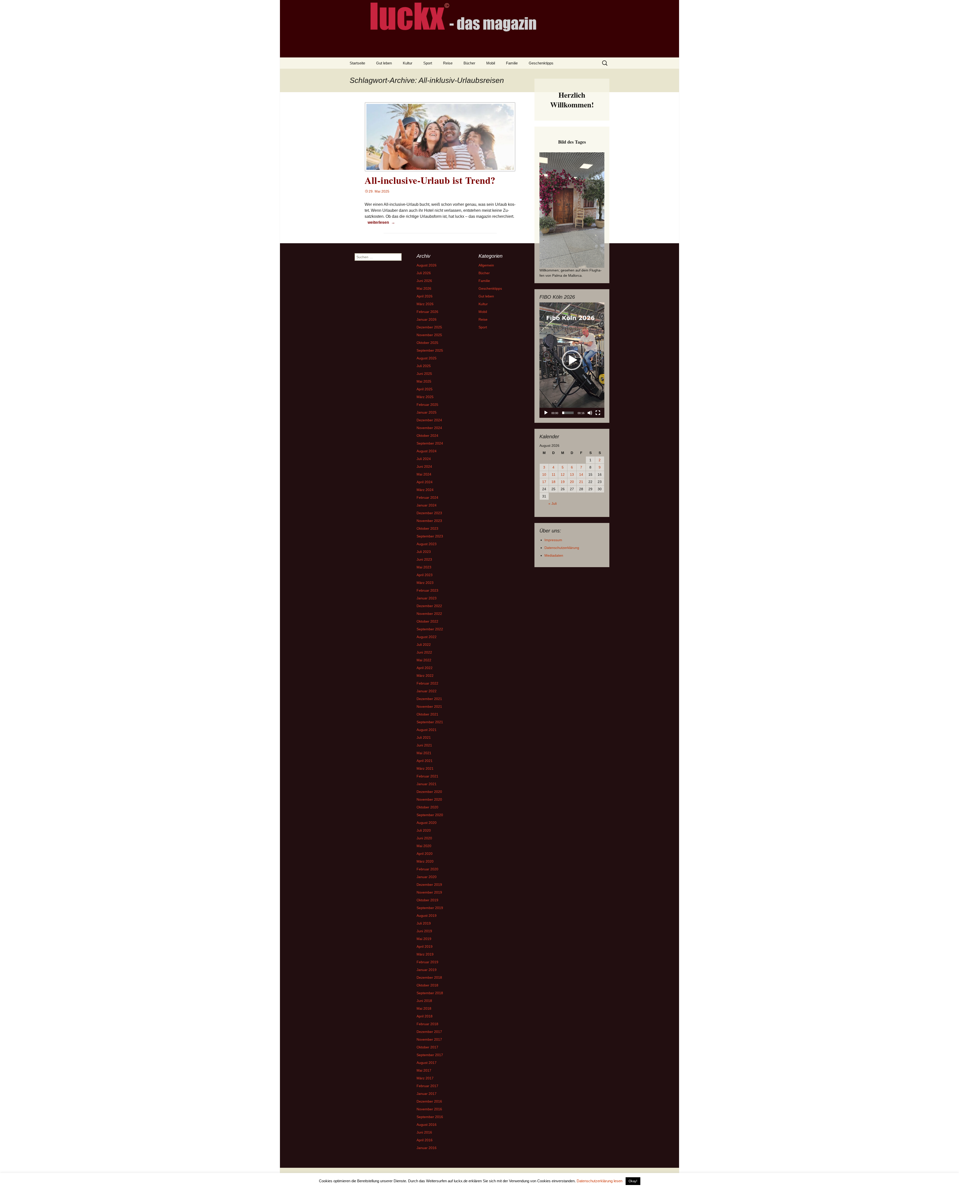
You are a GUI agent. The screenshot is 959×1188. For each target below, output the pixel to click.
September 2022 (430, 629)
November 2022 (429, 614)
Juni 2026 (424, 281)
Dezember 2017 (429, 1032)
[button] (572, 360)
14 (581, 474)
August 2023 (427, 544)
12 (563, 474)
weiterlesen (382, 222)
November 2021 (429, 707)
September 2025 (430, 350)
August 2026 (427, 265)
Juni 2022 (424, 652)
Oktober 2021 (427, 714)
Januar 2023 (427, 598)
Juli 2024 (424, 459)
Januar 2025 (427, 412)
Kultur (407, 63)
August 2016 (427, 1125)
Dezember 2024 (429, 420)
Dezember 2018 (429, 977)
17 (544, 482)
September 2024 (430, 443)
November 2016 (429, 1109)
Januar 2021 (427, 784)
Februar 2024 (427, 497)
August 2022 (427, 637)
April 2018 (425, 1016)
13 (572, 474)
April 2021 (425, 761)
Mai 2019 (424, 939)
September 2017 (430, 1055)
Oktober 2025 (427, 343)
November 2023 (429, 521)
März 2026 (425, 304)
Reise (448, 63)
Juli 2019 (424, 923)
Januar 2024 (427, 505)
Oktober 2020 (427, 807)
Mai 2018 (424, 1008)
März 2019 (425, 954)
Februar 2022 (427, 683)
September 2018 (430, 993)
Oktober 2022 (427, 621)
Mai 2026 (424, 288)
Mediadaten (553, 555)
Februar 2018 (427, 1024)
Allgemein (486, 265)
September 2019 (430, 908)
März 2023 (425, 583)
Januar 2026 (427, 319)
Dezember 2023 (429, 513)
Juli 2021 (424, 737)
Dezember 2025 (429, 327)
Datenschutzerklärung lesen (599, 1181)
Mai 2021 (424, 753)
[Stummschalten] (589, 412)
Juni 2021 (424, 745)
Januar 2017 (427, 1094)
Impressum (553, 540)
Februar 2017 (427, 1086)
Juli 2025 (424, 366)
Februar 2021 (427, 776)
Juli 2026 (424, 273)
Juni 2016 (424, 1132)
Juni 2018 (424, 1001)
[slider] (568, 413)
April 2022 (425, 668)
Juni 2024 (424, 467)
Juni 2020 (424, 838)
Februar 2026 (427, 312)
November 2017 (429, 1039)
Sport (427, 63)
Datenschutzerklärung (561, 548)
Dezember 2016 (429, 1101)
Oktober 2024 (427, 436)
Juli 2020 (424, 830)
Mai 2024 (424, 474)
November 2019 (429, 892)
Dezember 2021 (429, 699)
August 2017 (427, 1063)
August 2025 (427, 358)
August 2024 (427, 451)
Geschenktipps (541, 63)
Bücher (469, 63)
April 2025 (425, 389)
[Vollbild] (597, 412)
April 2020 (425, 854)
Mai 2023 (424, 567)
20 (572, 482)
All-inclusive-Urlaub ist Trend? (430, 180)
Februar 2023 (427, 590)
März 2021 (425, 768)
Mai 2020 (424, 846)
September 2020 (430, 815)
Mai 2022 (424, 660)
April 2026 (425, 296)
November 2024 (429, 428)
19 (563, 482)
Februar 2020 (427, 869)
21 (581, 482)
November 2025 (429, 335)
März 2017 (425, 1078)
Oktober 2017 (427, 1047)
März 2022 (425, 676)
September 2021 (430, 722)
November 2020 (429, 799)
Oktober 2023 (427, 528)
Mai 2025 (424, 381)
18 (553, 482)
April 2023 (425, 575)
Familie (512, 63)
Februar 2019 (427, 962)
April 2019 (425, 947)
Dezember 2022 (429, 606)
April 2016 (425, 1140)
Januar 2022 (427, 691)
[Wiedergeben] (545, 412)
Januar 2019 (427, 970)
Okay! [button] (633, 1181)
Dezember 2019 (429, 885)
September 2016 (430, 1117)
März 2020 (425, 861)
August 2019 (427, 916)
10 (544, 474)
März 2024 (425, 490)
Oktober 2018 (427, 985)
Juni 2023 (424, 559)
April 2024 (425, 482)
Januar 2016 (427, 1148)
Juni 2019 (424, 931)
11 (553, 474)
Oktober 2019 (427, 900)
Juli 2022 (424, 645)
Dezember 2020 (429, 792)
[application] (571, 360)
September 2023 (430, 536)
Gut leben (384, 63)
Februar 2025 (427, 405)
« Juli (552, 503)
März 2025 (425, 397)
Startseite (357, 63)
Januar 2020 (427, 877)
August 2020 (427, 823)
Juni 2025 (424, 374)
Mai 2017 (424, 1070)
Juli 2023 (424, 552)
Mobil (490, 63)
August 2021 (427, 730)
